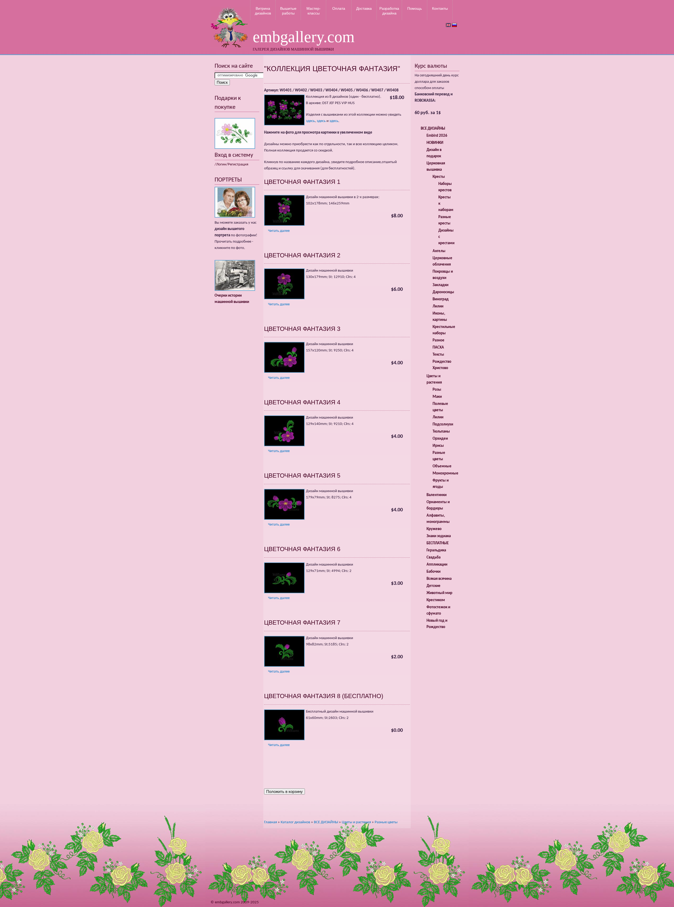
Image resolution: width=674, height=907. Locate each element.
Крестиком (436, 600)
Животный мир (439, 593)
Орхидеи (440, 439)
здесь (310, 121)
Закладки (440, 285)
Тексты (438, 355)
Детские (433, 586)
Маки (437, 397)
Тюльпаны (441, 432)
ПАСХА (438, 348)
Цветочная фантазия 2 (302, 255)
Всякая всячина (439, 579)
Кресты (439, 177)
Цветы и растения (356, 822)
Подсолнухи (443, 424)
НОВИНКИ (435, 143)
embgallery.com (304, 37)
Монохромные (445, 473)
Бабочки (433, 572)
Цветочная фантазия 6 (302, 549)
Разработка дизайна (389, 10)
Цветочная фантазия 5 (302, 475)
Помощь (414, 8)
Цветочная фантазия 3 (302, 328)
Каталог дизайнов (295, 822)
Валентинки (437, 495)
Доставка (364, 8)
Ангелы (439, 251)
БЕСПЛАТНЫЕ (438, 543)
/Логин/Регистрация (231, 164)
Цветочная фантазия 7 (302, 622)
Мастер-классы (313, 10)
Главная (270, 822)
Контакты (440, 8)
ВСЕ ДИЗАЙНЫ (326, 822)
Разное (438, 340)
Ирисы (438, 446)
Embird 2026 (437, 136)
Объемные (442, 466)
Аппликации (437, 565)
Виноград (441, 299)
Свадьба (433, 558)
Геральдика (436, 550)
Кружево (434, 529)
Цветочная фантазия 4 (302, 402)
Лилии (438, 306)
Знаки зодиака (439, 536)
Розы (437, 390)
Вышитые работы (288, 10)
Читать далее (279, 231)
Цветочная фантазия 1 (302, 181)
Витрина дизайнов (263, 10)
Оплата (338, 8)
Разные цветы (386, 822)
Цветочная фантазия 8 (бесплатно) (323, 696)
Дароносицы (443, 292)
